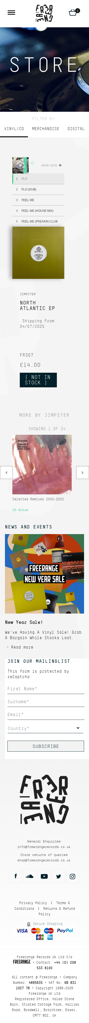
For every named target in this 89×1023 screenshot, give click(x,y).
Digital (76, 128)
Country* (18, 728)
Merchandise (45, 128)
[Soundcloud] (29, 876)
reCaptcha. (19, 676)
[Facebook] (15, 876)
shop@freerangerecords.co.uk (44, 860)
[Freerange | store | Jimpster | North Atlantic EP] (44, 13)
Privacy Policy (33, 903)
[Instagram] (72, 876)
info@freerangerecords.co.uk (44, 847)
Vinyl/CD (14, 128)
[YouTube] (44, 876)
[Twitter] (58, 876)
